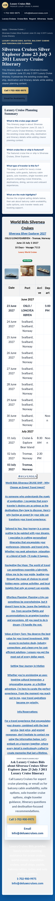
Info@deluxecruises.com (36, 13)
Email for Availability (14, 98)
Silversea (41, 19)
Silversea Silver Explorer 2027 (27, 233)
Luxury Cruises (9, 19)
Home (4, 29)
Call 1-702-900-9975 (15, 90)
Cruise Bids (22, 19)
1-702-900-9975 (12, 13)
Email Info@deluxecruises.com (27, 831)
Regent (32, 19)
